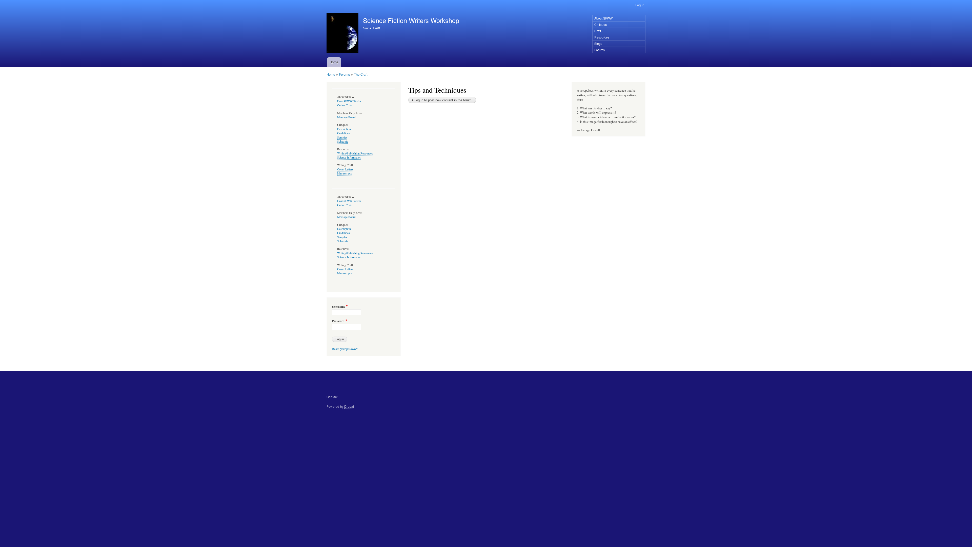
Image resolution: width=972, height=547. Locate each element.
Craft (597, 31)
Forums (599, 50)
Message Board (346, 117)
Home (334, 62)
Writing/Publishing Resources (355, 153)
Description (344, 129)
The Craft (361, 74)
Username (338, 307)
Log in (639, 5)
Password (338, 321)
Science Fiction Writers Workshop (411, 20)
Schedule (342, 141)
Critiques (600, 24)
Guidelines (343, 133)
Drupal (349, 406)
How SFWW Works (349, 101)
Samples (342, 137)
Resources (601, 37)
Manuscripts (344, 173)
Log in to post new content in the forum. (443, 100)
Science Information (349, 157)
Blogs (598, 43)
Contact (332, 397)
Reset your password (345, 349)
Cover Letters (345, 169)
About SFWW (603, 18)
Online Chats (345, 105)
